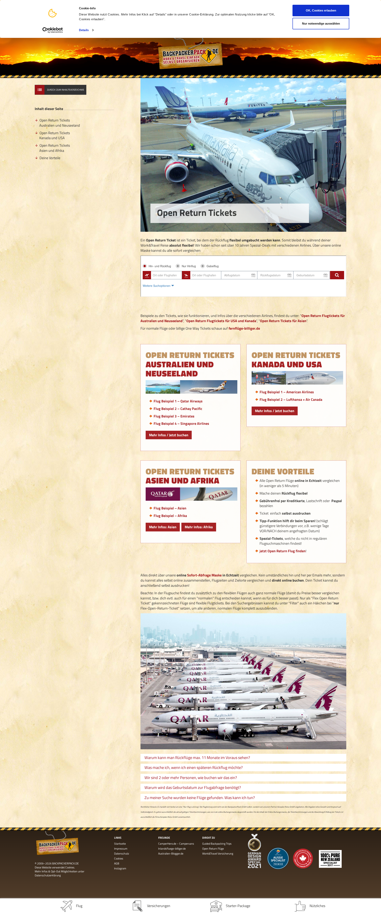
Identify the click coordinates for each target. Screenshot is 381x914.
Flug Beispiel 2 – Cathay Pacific (178, 408)
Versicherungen (158, 905)
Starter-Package (238, 905)
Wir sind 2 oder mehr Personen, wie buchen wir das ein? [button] (190, 777)
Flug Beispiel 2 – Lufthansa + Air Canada (291, 399)
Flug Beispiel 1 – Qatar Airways (178, 401)
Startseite (120, 843)
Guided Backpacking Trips (217, 843)
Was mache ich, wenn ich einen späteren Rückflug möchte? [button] (193, 767)
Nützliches (317, 905)
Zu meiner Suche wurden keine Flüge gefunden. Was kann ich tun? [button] (199, 797)
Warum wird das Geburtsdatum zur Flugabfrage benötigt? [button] (192, 787)
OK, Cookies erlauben (321, 10)
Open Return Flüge (213, 848)
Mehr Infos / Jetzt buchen (168, 435)
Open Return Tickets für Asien (283, 320)
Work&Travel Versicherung (217, 853)
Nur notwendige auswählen (321, 23)
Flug (79, 905)
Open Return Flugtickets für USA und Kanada (221, 320)
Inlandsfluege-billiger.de (172, 848)
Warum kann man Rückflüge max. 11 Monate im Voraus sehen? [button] (197, 757)
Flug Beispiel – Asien (170, 508)
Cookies (118, 858)
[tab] (243, 757)
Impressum (120, 848)
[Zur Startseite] (190, 56)
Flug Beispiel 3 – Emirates (174, 416)
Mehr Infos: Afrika (199, 527)
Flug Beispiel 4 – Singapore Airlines (181, 423)
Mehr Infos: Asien (162, 527)
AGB (116, 863)
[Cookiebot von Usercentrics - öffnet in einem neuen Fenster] (52, 30)
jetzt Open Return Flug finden (283, 551)
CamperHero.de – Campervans (176, 843)
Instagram (120, 868)
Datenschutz (121, 853)
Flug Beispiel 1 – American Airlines (287, 392)
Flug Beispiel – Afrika (170, 515)
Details (84, 30)
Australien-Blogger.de (170, 853)
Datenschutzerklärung (48, 875)
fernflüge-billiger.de (244, 328)
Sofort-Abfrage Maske (204, 575)
